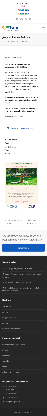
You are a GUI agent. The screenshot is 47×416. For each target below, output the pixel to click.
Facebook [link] (6, 355)
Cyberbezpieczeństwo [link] (10, 372)
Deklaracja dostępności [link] (11, 328)
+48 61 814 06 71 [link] (25, 3)
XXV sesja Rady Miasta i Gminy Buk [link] (18, 269)
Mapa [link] (4, 367)
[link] (23, 7)
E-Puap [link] (5, 350)
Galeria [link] (5, 323)
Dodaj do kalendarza (20, 128)
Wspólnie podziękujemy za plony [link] (18, 282)
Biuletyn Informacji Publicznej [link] (13, 344)
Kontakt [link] (5, 312)
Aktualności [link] (6, 307)
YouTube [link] (5, 361)
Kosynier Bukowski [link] (9, 317)
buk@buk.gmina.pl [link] (13, 402)
